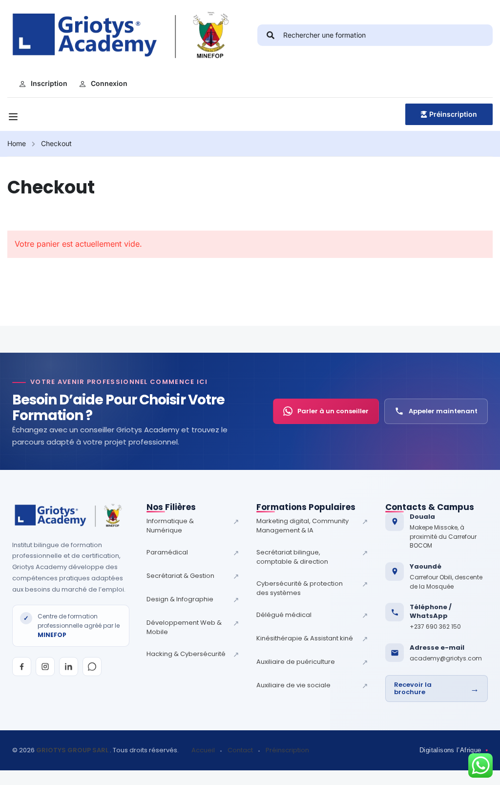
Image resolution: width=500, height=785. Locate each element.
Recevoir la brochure (436, 688)
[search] (270, 35)
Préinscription (453, 114)
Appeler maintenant (443, 411)
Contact (240, 750)
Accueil (203, 750)
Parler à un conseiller (333, 411)
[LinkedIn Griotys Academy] (68, 666)
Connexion (109, 83)
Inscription (49, 83)
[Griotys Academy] (125, 34)
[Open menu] (14, 117)
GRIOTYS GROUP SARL (73, 750)
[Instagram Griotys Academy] (45, 666)
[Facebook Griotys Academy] (21, 666)
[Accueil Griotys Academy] (70, 515)
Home (16, 143)
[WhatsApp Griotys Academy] (92, 666)
